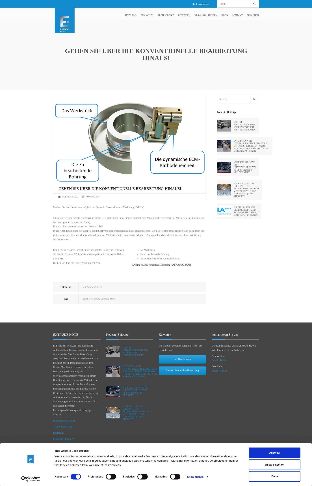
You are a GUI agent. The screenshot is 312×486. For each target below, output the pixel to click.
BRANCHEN (147, 15)
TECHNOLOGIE (166, 15)
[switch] (111, 476)
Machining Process (92, 287)
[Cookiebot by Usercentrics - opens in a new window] (30, 479)
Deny (274, 476)
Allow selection (274, 464)
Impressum (58, 432)
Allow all (274, 452)
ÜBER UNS (130, 15)
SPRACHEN (253, 15)
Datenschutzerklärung (64, 420)
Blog (224, 15)
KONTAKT (237, 15)
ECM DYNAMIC (91, 298)
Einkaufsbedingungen (64, 439)
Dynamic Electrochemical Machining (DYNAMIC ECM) (161, 264)
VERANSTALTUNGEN (205, 15)
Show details (195, 476)
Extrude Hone (108, 298)
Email (215, 360)
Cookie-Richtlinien (62, 426)
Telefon (224, 360)
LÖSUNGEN (184, 15)
